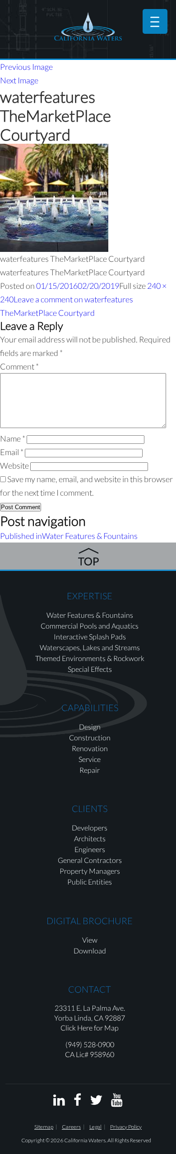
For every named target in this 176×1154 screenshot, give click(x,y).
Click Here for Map (89, 1027)
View (89, 939)
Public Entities (89, 881)
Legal (95, 1126)
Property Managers (90, 871)
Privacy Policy (126, 1126)
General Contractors (90, 860)
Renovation (90, 748)
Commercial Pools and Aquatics (90, 625)
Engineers (89, 849)
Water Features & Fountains (89, 615)
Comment (19, 366)
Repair (89, 770)
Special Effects (90, 669)
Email (11, 452)
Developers (89, 827)
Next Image (19, 80)
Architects (90, 838)
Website (14, 465)
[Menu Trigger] (155, 21)
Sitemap (43, 1126)
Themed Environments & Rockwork (89, 658)
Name (12, 438)
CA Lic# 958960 (89, 1054)
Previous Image (26, 67)
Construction (90, 737)
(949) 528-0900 (89, 1044)
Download (90, 950)
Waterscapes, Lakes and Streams (90, 647)
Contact (89, 989)
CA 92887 (109, 1017)
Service (90, 759)
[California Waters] (88, 26)
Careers (71, 1126)
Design (90, 726)
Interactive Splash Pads (90, 636)
